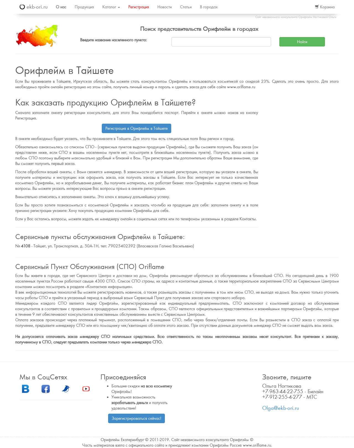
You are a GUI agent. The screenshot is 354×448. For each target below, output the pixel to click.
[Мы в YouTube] (86, 388)
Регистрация (138, 6)
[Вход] (305, 7)
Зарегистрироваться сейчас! (136, 418)
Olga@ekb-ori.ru (280, 408)
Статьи (186, 6)
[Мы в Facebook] (45, 388)
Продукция (84, 6)
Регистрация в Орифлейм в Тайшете (136, 128)
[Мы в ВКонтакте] (25, 388)
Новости (164, 6)
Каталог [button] (109, 6)
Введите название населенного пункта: (113, 39)
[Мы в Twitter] (65, 388)
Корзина (327, 6)
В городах (209, 6)
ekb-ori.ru (36, 7)
